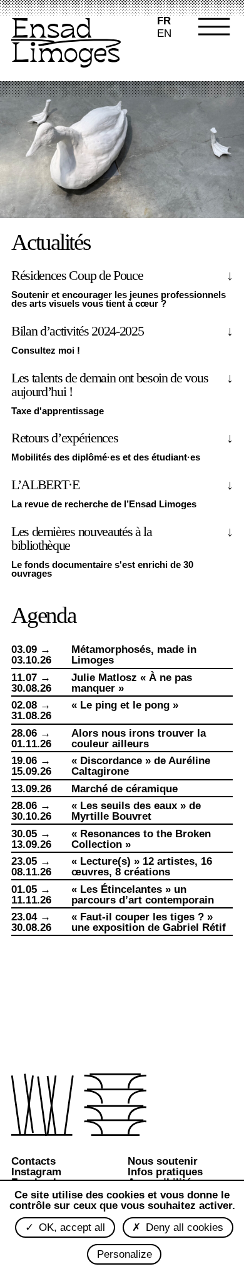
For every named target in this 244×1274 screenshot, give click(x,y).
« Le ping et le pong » (124, 705)
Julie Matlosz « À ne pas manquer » (131, 683)
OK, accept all (70, 1227)
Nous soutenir (163, 1161)
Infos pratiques (165, 1172)
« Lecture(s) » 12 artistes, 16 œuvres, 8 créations (141, 866)
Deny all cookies (183, 1227)
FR (164, 21)
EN (164, 33)
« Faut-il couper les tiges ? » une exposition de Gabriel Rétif (148, 922)
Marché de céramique (124, 789)
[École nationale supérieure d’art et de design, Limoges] (66, 44)
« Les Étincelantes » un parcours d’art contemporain (142, 894)
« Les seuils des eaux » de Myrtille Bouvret (136, 811)
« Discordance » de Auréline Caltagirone (140, 766)
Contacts (33, 1161)
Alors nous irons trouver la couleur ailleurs (138, 738)
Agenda (43, 615)
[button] (209, 43)
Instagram (36, 1172)
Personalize (124, 1254)
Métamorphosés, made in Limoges (133, 654)
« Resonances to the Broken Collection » (141, 839)
